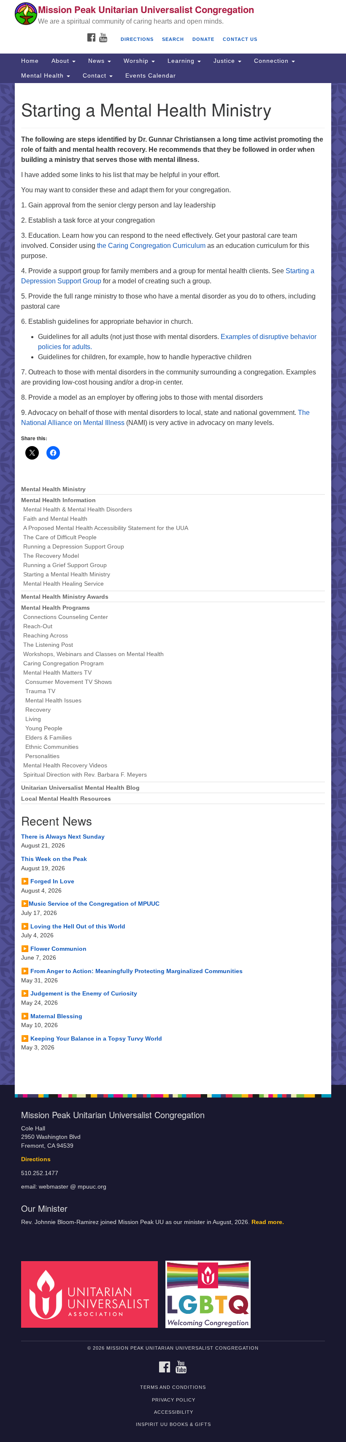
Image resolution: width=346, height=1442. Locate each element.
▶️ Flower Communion (53, 948)
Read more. (267, 1222)
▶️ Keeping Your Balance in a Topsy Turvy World (91, 1038)
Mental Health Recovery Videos (65, 765)
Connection (272, 60)
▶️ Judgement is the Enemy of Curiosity (79, 993)
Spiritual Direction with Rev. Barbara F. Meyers (85, 775)
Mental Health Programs (55, 608)
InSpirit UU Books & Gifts (173, 1424)
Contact (95, 75)
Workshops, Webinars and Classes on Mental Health (93, 654)
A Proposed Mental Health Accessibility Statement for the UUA (105, 528)
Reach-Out (37, 626)
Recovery (38, 710)
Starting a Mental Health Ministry (66, 574)
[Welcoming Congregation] (211, 1294)
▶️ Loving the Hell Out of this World (73, 926)
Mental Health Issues (53, 700)
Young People (43, 728)
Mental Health (43, 75)
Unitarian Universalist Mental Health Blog (80, 788)
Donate (203, 39)
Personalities (42, 756)
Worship (137, 60)
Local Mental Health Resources (66, 799)
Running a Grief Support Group (65, 565)
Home (30, 60)
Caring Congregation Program (63, 663)
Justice (225, 60)
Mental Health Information (58, 500)
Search (173, 39)
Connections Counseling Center (65, 617)
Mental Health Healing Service (63, 584)
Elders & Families (48, 737)
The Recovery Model (51, 556)
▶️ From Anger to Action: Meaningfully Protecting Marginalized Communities (132, 971)
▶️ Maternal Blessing (51, 1016)
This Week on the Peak (54, 859)
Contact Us (240, 39)
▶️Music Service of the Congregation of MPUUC (90, 903)
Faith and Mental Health (55, 519)
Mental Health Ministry (53, 489)
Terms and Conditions (173, 1387)
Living (33, 719)
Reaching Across (45, 635)
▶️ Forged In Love (47, 881)
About (61, 60)
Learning (182, 60)
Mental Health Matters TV (57, 673)
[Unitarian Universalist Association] (92, 1294)
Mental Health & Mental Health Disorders (77, 509)
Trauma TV (40, 691)
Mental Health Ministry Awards (64, 597)
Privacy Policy (173, 1399)
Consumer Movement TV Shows (68, 682)
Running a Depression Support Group (73, 546)
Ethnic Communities (51, 747)
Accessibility (173, 1412)
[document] (173, 584)
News (97, 60)
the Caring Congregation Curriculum (150, 245)
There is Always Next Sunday (63, 836)
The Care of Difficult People (60, 537)
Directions (137, 39)
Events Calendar (150, 75)
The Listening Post (48, 645)
